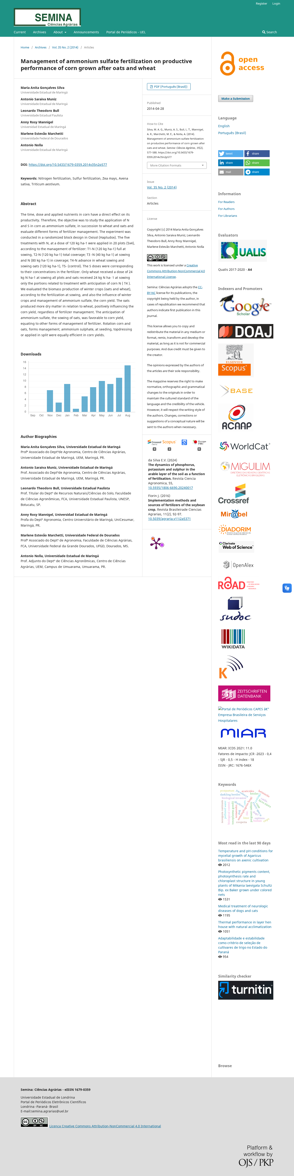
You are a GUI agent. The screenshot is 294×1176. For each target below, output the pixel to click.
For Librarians (227, 216)
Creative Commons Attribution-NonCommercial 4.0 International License (176, 271)
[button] (230, 153)
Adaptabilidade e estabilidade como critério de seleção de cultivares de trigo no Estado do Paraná (242, 945)
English (224, 126)
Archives (39, 32)
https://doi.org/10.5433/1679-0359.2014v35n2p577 (68, 164)
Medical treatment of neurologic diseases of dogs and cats (243, 908)
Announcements (86, 32)
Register (261, 3)
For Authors (226, 209)
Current (20, 32)
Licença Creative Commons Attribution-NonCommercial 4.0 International (105, 1126)
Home (25, 47)
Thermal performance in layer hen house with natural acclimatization (244, 924)
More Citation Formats (165, 165)
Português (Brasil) (232, 133)
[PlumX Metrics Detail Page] (156, 543)
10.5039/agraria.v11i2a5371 (169, 518)
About (59, 32)
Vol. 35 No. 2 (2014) (65, 47)
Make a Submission (235, 98)
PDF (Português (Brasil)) (170, 87)
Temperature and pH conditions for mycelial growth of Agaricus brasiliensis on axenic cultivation (245, 855)
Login (276, 3)
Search (271, 32)
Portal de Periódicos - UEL (126, 32)
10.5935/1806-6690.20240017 (170, 487)
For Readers (226, 202)
